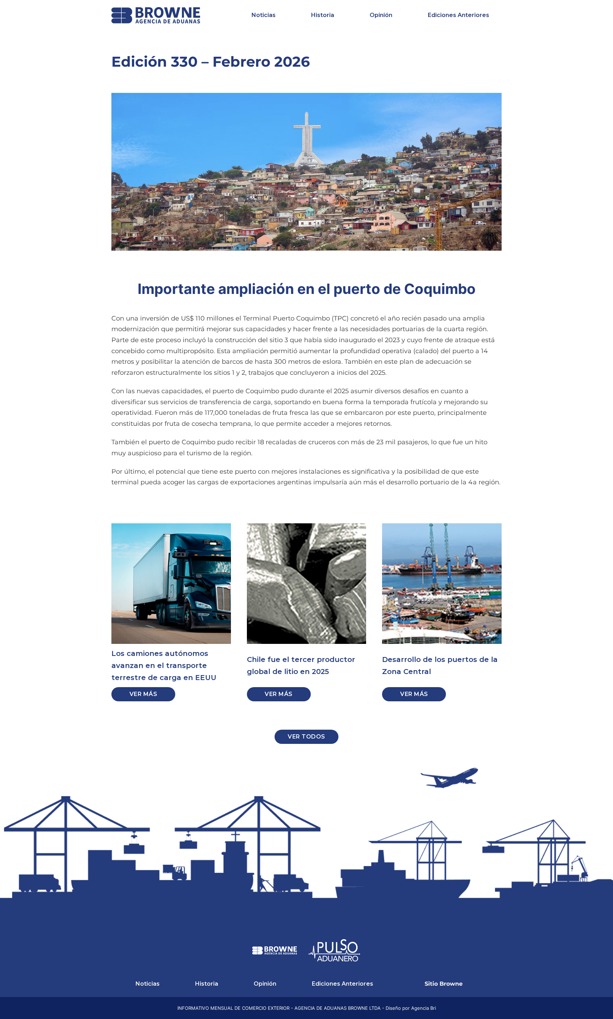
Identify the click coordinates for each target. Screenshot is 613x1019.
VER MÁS (143, 694)
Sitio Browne (444, 983)
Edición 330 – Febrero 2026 (210, 61)
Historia (322, 15)
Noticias (264, 15)
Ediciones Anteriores (458, 15)
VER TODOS (306, 736)
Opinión (381, 15)
